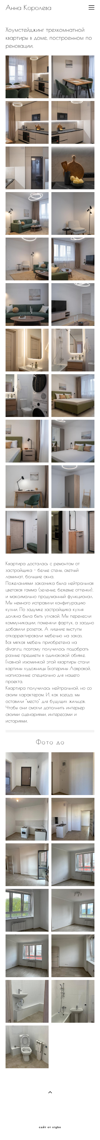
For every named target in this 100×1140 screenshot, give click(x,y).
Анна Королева (28, 7)
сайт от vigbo (50, 1127)
